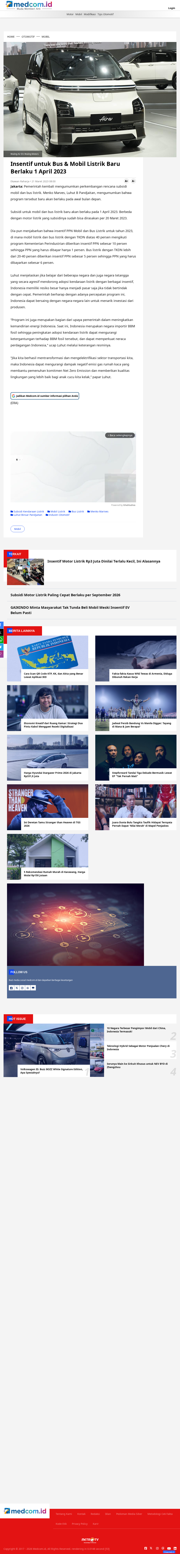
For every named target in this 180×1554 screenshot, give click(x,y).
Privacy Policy (80, 1523)
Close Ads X (169, 1552)
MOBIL (46, 36)
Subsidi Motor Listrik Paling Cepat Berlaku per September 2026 (65, 595)
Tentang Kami (64, 1514)
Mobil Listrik (57, 511)
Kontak (81, 1514)
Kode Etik (61, 1523)
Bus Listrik (77, 511)
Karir (96, 1523)
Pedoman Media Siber (129, 1514)
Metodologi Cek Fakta (160, 1514)
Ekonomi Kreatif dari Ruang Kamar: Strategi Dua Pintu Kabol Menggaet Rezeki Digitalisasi (53, 725)
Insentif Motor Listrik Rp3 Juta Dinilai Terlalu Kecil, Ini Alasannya (103, 561)
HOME (11, 36)
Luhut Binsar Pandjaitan (27, 514)
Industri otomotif (58, 514)
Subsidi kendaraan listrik (28, 511)
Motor (70, 14)
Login (171, 8)
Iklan (108, 1514)
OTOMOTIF (28, 36)
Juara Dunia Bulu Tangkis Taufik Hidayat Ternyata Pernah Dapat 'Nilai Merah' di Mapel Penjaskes (142, 824)
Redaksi (95, 1514)
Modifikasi (90, 14)
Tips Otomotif (106, 14)
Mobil (78, 14)
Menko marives (99, 511)
